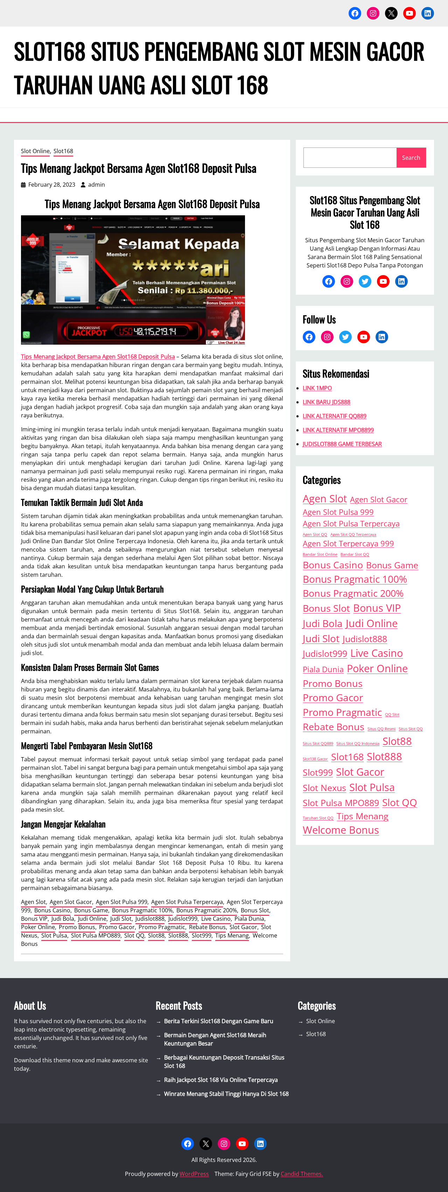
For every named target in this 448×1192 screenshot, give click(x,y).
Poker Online (38, 927)
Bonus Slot (255, 910)
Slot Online (35, 151)
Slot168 (63, 151)
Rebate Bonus (207, 927)
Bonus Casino (52, 910)
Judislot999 (182, 918)
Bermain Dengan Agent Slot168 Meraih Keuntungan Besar (215, 1039)
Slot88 (156, 935)
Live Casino (216, 918)
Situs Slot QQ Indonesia (357, 743)
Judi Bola (62, 918)
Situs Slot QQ (411, 728)
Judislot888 (149, 918)
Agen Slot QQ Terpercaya (353, 534)
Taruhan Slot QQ (318, 818)
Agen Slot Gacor (71, 902)
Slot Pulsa (54, 935)
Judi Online (92, 918)
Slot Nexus (324, 788)
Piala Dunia (249, 918)
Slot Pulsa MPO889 (95, 935)
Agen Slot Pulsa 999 (121, 902)
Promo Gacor (117, 927)
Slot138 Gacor (315, 758)
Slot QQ (134, 935)
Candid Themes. (302, 1174)
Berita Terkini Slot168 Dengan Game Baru (218, 1021)
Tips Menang (232, 935)
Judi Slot (121, 918)
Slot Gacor (243, 927)
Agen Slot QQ (315, 534)
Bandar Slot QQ (355, 554)
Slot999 (201, 935)
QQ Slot (392, 714)
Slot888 (178, 935)
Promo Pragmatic (162, 927)
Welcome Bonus (341, 830)
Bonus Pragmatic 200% (206, 910)
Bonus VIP (34, 918)
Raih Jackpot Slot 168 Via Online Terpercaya (221, 1080)
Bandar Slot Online (320, 554)
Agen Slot (33, 902)
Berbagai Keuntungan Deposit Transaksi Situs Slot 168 (224, 1062)
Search (411, 157)
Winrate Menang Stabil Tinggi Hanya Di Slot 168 (226, 1094)
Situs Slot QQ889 (318, 743)
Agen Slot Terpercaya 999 (348, 543)
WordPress (194, 1174)
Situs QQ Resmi (382, 728)
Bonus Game (91, 910)
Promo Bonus (77, 927)
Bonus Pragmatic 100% (142, 910)
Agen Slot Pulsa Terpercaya (187, 902)
